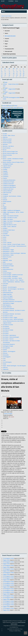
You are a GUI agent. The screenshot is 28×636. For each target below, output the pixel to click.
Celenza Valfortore (7, 190)
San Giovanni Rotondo (8, 308)
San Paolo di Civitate (8, 330)
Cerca (16, 1)
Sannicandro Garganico (9, 344)
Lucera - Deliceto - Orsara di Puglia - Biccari (14, 244)
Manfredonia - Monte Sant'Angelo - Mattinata (14, 253)
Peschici (5, 285)
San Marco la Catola (8, 324)
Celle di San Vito (7, 192)
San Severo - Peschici (8, 339)
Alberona (5, 137)
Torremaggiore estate (14, 97)
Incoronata (5, 232)
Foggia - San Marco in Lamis (10, 217)
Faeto (4, 203)
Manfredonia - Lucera (8, 251)
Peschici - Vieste (7, 290)
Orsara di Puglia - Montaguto (10, 276)
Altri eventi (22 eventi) (10, 36)
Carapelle (5, 173)
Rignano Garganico (8, 298)
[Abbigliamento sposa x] (12, 123)
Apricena (5, 144)
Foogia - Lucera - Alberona (9, 226)
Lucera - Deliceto (7, 242)
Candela (5, 169)
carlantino (5, 174)
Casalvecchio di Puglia (8, 182)
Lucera (4, 240)
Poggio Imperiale (7, 294)
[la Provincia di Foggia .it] (12, 6)
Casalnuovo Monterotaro (9, 180)
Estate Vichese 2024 (13, 84)
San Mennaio (6, 328)
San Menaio (6, 326)
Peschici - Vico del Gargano (10, 287)
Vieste (4, 364)
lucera (4, 239)
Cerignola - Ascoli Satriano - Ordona (12, 196)
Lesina (4, 237)
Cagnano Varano (7, 165)
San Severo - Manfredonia (9, 335)
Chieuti (5, 198)
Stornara (5, 353)
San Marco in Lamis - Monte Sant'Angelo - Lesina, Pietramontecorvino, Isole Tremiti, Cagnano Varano (13, 321)
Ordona (5, 271)
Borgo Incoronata (7, 155)
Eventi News (8, 16)
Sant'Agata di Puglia (8, 346)
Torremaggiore (6, 356)
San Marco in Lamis (8, 315)
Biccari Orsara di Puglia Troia (10, 151)
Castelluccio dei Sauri (8, 183)
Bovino (4, 157)
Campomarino (6, 167)
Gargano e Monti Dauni (9, 230)
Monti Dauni (6, 267)
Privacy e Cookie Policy (15, 630)
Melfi (4, 262)
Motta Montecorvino (8, 269)
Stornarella (6, 355)
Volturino (5, 367)
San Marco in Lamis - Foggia (10, 317)
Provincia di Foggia (7, 296)
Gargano (5, 228)
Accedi (2, 1)
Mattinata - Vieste (7, 260)
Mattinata (5, 258)
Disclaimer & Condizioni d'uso (14, 629)
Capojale (5, 171)
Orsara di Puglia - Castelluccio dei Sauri (13, 274)
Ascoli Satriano (6, 148)
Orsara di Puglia (7, 273)
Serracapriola (6, 348)
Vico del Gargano (7, 362)
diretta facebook (7, 201)
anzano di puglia (7, 141)
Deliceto (5, 199)
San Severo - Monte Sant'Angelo (11, 337)
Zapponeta (5, 369)
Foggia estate (12, 89)
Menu (3, 11)
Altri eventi (11, 417)
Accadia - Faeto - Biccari (9, 135)
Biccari (4, 149)
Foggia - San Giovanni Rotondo (10, 215)
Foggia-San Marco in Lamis (10, 224)
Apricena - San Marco (8, 146)
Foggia (4, 207)
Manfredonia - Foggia (8, 249)
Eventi (2, 16)
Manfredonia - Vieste (8, 255)
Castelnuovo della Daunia (9, 187)
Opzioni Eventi (5, 396)
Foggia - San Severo (8, 219)
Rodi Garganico (7, 305)
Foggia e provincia (7, 223)
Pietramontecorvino (8, 292)
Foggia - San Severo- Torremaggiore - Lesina (14, 221)
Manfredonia (6, 248)
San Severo (6, 331)
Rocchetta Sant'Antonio (8, 299)
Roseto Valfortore (7, 306)
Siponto (5, 349)
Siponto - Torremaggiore (9, 351)
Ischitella (5, 233)
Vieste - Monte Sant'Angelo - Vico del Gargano (14, 365)
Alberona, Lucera (7, 139)
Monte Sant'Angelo (7, 264)
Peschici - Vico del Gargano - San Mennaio (13, 289)
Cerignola (5, 194)
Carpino (5, 178)
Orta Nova (5, 283)
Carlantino (5, 176)
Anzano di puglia (7, 142)
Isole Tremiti (6, 235)
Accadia (5, 133)
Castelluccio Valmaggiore (9, 185)
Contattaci (11, 1)
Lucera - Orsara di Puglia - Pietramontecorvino (14, 246)
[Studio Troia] (12, 113)
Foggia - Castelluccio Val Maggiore (11, 210)
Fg (3, 205)
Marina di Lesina (7, 257)
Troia (4, 358)
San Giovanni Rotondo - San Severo (12, 314)
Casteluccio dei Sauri (8, 189)
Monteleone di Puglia (8, 265)
